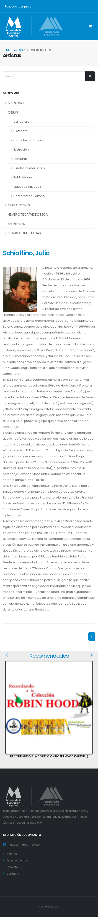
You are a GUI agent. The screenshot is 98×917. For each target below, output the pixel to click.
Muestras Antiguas (27, 187)
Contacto (13, 874)
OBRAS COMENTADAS (24, 233)
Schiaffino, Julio (26, 253)
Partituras (20, 159)
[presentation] (7, 655)
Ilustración (21, 149)
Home (6, 50)
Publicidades (23, 177)
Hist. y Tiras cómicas (28, 140)
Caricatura (21, 121)
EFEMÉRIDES (16, 223)
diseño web (52, 906)
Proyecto (12, 867)
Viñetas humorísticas (29, 168)
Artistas (19, 50)
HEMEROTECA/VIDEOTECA (28, 214)
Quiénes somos (17, 860)
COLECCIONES (19, 205)
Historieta (20, 131)
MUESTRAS (16, 103)
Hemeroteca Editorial (29, 196)
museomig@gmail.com (25, 844)
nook (42, 906)
